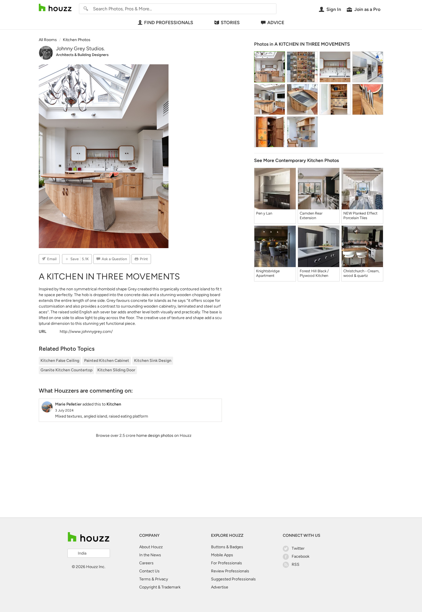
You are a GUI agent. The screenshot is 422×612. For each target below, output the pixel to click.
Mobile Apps (222, 555)
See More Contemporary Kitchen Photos (296, 160)
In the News (150, 555)
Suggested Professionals (233, 579)
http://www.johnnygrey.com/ (86, 331)
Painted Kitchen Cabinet (106, 360)
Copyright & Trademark (160, 587)
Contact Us (149, 571)
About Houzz (151, 547)
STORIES (230, 22)
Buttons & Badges (227, 547)
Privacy (161, 579)
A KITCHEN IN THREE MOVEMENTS (312, 44)
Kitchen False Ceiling (59, 360)
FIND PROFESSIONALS (168, 22)
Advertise (219, 587)
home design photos (154, 435)
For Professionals (226, 563)
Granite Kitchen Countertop (66, 370)
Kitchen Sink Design (152, 360)
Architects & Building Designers (82, 55)
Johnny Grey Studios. (80, 48)
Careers (146, 563)
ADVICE (275, 22)
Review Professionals (230, 571)
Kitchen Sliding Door (116, 370)
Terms (145, 579)
